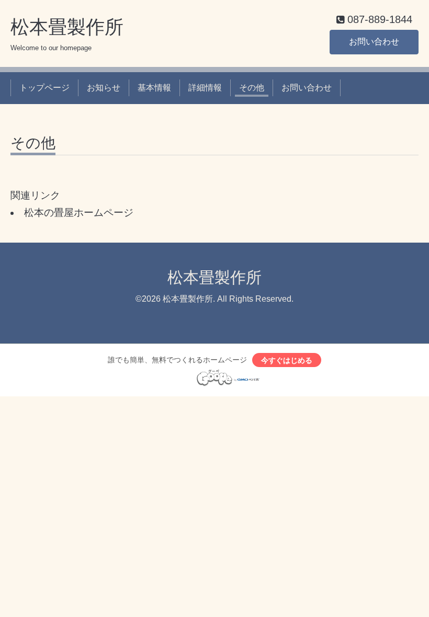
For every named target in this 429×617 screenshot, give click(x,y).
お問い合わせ (374, 41)
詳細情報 (205, 87)
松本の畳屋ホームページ (78, 212)
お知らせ (103, 87)
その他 (251, 87)
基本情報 (154, 87)
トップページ (44, 87)
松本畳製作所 (66, 27)
